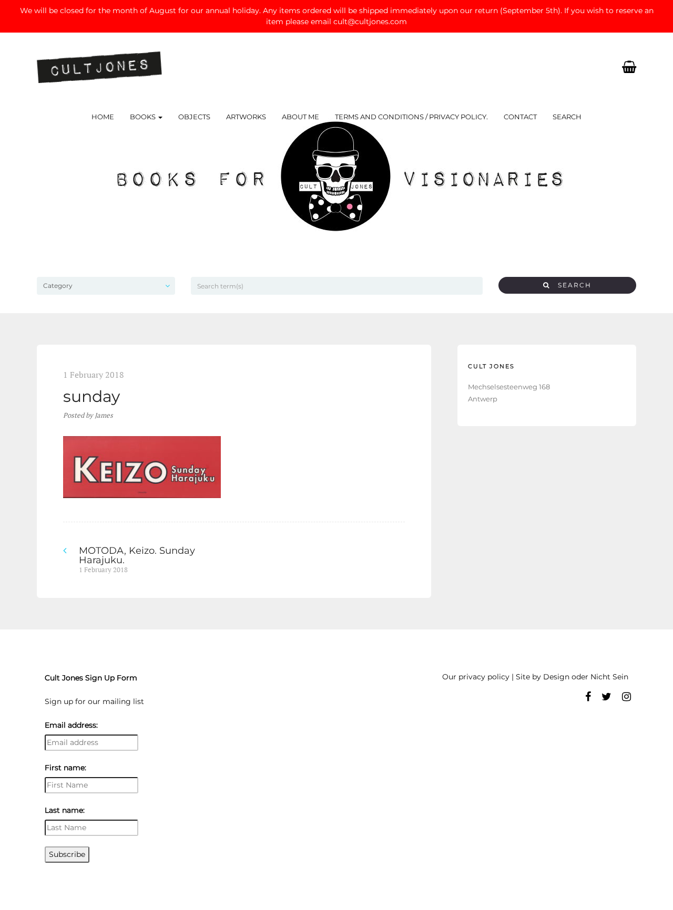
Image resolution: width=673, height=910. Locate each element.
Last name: (65, 810)
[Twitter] (606, 696)
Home (102, 116)
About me (300, 116)
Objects (194, 116)
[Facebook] (588, 696)
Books (143, 116)
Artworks (246, 116)
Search (567, 116)
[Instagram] (626, 696)
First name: (65, 767)
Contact (520, 116)
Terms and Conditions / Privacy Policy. (411, 116)
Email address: (71, 725)
